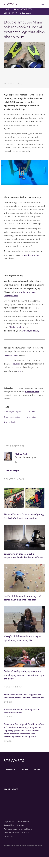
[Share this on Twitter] (11, 75)
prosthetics (31, 417)
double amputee (13, 417)
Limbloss (31, 412)
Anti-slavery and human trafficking (18, 829)
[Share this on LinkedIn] (5, 75)
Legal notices (9, 821)
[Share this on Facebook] (17, 75)
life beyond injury (13, 412)
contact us (15, 363)
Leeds (37, 769)
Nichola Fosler (22, 454)
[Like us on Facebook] (40, 777)
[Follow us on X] (30, 777)
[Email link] (23, 75)
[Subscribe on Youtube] (9, 782)
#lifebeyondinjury (17, 327)
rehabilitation (11, 422)
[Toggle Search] (37, 4)
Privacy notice (23, 821)
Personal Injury (11, 354)
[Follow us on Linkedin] (9, 777)
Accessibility (9, 825)
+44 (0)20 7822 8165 (18, 462)
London (24, 769)
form (20, 370)
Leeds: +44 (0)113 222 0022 (17, 12)
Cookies (20, 825)
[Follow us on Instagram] (19, 777)
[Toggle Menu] (43, 4)
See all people (12, 470)
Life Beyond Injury (32, 254)
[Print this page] (30, 75)
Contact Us (9, 769)
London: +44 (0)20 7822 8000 (18, 9)
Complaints (8, 836)
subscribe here (32, 391)
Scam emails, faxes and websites (17, 833)
